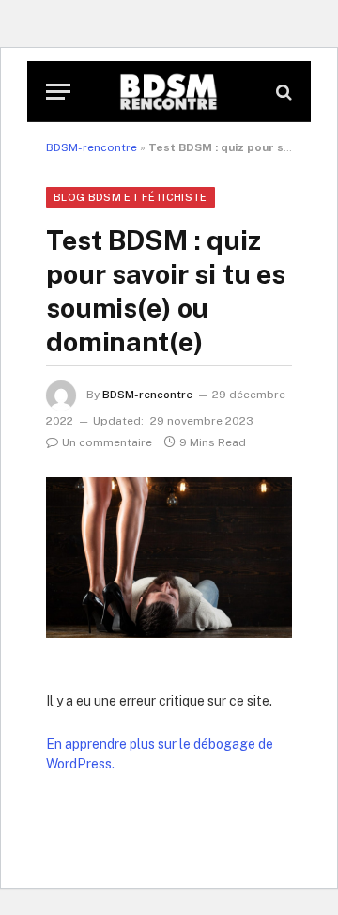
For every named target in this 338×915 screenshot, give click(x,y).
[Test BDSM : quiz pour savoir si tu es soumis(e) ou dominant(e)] (169, 557)
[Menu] (58, 91)
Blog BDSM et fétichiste (130, 197)
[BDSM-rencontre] (169, 91)
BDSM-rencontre (91, 147)
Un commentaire (107, 442)
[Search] (282, 91)
